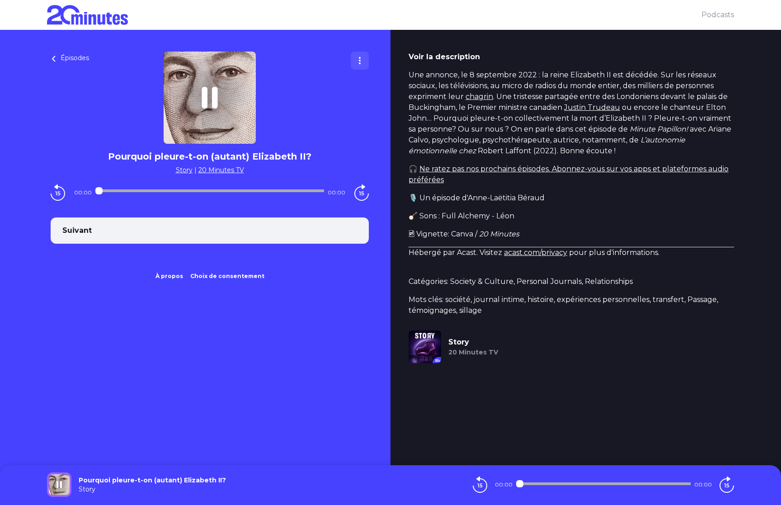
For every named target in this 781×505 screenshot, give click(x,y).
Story (184, 170)
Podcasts (717, 14)
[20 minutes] (374, 15)
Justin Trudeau (592, 107)
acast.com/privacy (535, 252)
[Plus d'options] (360, 61)
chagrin (479, 96)
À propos (169, 276)
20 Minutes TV (221, 170)
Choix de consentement (227, 276)
